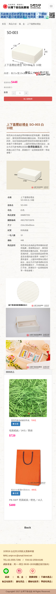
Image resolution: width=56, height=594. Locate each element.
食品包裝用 (7, 581)
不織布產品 (46, 577)
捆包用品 (20, 581)
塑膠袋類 (33, 577)
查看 (16, 424)
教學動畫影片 (35, 146)
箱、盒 (20, 577)
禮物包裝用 (33, 581)
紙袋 (7, 577)
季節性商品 (46, 581)
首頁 (4, 24)
